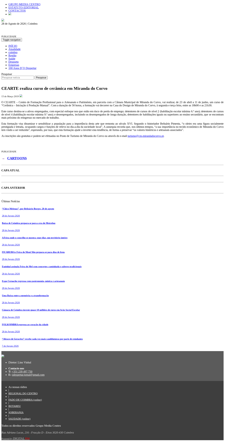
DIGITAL (15, 438)
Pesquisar (6, 74)
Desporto (13, 61)
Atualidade (14, 49)
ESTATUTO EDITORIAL (23, 7)
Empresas (13, 64)
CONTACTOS (17, 10)
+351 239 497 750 (22, 371)
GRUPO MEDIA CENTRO (24, 4)
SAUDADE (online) (19, 418)
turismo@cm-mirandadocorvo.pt (146, 135)
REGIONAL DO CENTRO (23, 393)
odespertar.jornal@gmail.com (28, 374)
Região (12, 55)
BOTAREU (14, 406)
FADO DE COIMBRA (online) (25, 399)
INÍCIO (12, 45)
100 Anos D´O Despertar (22, 68)
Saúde (11, 58)
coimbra (12, 52)
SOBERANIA (16, 412)
